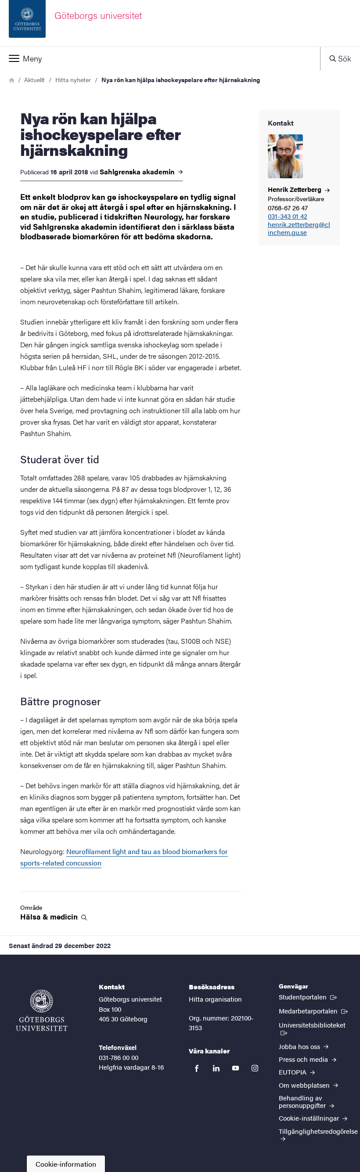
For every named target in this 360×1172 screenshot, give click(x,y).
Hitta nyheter (73, 79)
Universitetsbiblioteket (315, 1024)
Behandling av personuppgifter (303, 1101)
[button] (160, 58)
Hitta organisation (215, 998)
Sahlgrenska (138, 172)
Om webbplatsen (305, 1084)
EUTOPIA (293, 1071)
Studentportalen (308, 996)
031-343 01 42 (287, 216)
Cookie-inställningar (310, 1117)
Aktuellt (34, 79)
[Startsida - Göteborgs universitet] (42, 1010)
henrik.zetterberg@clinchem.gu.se (299, 228)
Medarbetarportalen (314, 1010)
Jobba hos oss (300, 1046)
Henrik (295, 189)
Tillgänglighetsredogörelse (318, 1131)
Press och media (304, 1059)
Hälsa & (49, 916)
